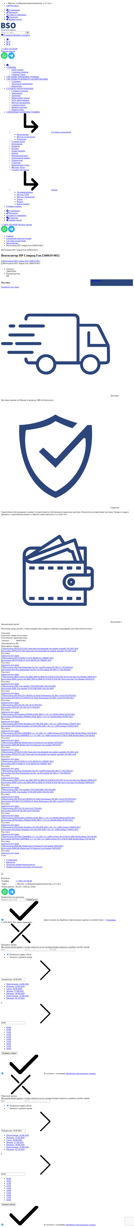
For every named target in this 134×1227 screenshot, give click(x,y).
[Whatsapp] (4, 58)
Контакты (10, 862)
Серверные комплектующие (18, 238)
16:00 (8, 1044)
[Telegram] (11, 58)
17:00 (8, 1046)
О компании (11, 860)
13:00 (8, 1037)
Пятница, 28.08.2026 (15, 993)
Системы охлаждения (16, 241)
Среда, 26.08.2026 (14, 989)
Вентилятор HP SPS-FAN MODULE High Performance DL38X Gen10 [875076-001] (37, 698)
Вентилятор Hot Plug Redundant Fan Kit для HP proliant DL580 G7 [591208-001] (36, 670)
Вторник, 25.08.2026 (15, 986)
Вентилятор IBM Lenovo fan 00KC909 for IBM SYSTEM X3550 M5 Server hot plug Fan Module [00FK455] (47, 679)
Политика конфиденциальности (20, 864)
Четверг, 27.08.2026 (15, 991)
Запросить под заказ (10, 655)
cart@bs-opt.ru (12, 5)
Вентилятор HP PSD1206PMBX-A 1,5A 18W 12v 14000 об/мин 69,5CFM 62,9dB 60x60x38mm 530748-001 (48, 735)
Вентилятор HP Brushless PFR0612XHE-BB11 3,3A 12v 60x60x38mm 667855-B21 (37, 717)
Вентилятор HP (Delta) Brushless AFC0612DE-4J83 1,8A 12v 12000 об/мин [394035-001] (40, 726)
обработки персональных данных (81, 1073)
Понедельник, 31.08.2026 (17, 996)
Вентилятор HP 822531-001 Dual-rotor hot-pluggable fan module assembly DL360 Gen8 (38, 651)
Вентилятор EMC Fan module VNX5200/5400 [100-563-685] (27, 688)
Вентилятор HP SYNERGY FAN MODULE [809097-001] (26, 660)
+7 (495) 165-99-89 (9, 49)
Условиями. (111, 920)
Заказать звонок (8, 51)
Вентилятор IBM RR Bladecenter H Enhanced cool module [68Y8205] (31, 745)
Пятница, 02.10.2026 (15, 998)
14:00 (8, 1039)
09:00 (8, 1027)
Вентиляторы (12, 243)
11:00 (8, 1032)
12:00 (8, 1034)
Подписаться (32, 900)
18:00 (8, 1048)
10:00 (8, 1030)
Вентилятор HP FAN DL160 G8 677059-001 (20, 707)
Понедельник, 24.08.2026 (17, 984)
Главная (9, 236)
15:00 (8, 1041)
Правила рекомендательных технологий (24, 867)
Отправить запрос (9, 1053)
